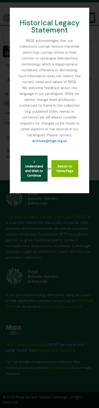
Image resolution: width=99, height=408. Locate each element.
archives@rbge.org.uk (49, 141)
